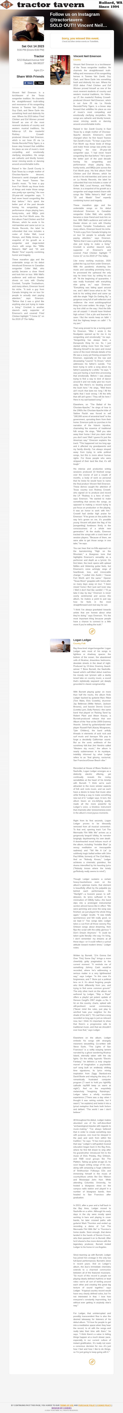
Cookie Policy (104, 1405)
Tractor (39, 56)
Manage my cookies (62, 1408)
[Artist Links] (92, 632)
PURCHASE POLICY (87, 1405)
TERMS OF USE (67, 1405)
